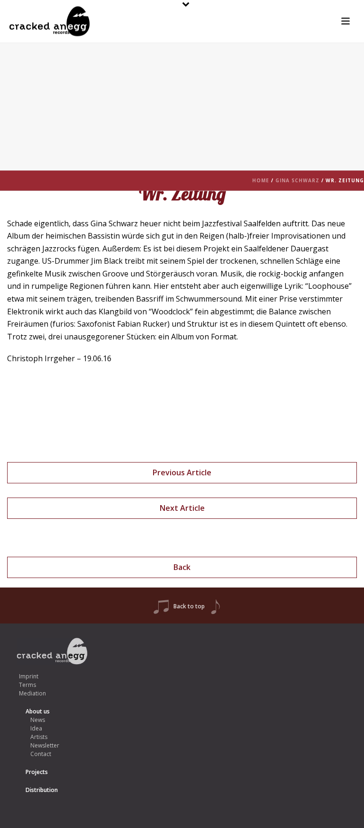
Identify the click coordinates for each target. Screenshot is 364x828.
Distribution (42, 790)
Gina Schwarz (297, 180)
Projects (37, 772)
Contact (40, 754)
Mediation (32, 693)
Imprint (28, 676)
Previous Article (182, 472)
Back (182, 567)
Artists (38, 737)
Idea (36, 728)
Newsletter (44, 745)
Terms (27, 685)
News (37, 720)
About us (38, 711)
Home (260, 180)
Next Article (182, 508)
